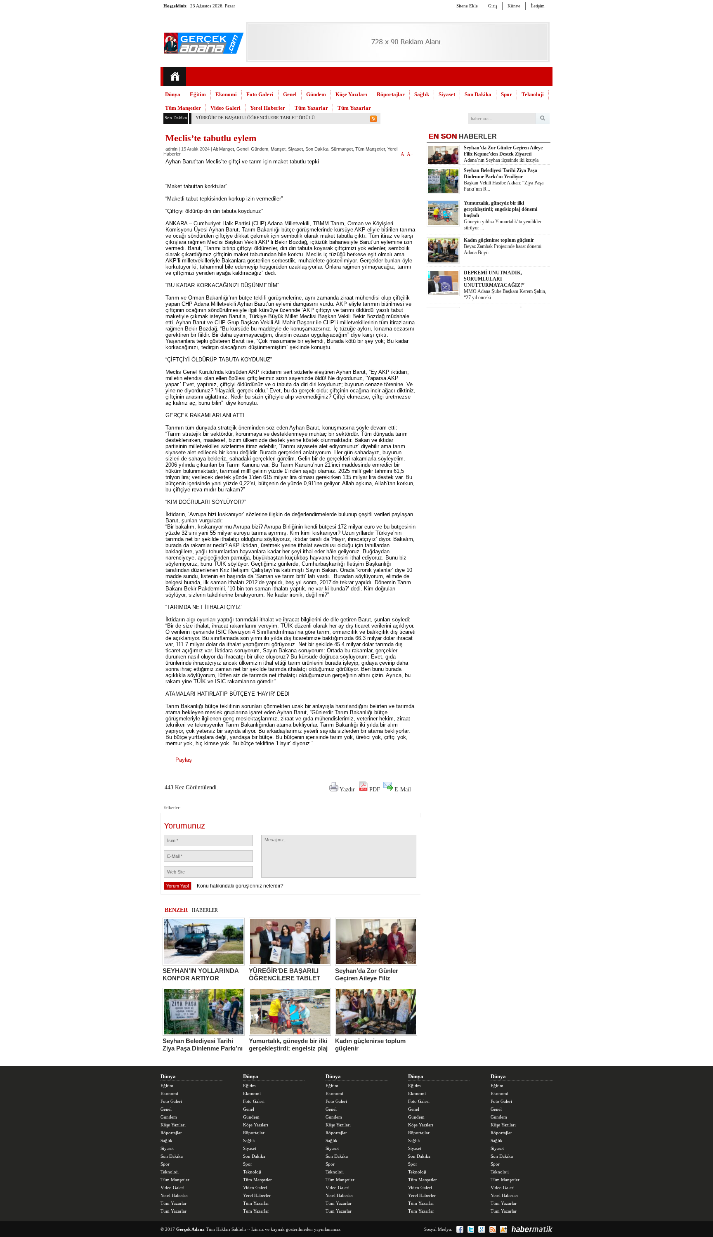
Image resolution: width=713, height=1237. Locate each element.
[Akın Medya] (503, 1229)
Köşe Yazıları (351, 94)
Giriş (492, 5)
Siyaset (447, 94)
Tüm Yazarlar (311, 108)
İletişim (538, 5)
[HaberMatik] (531, 1229)
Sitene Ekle (467, 5)
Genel (290, 94)
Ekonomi (226, 94)
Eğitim (198, 94)
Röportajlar (391, 94)
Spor (506, 94)
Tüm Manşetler (183, 108)
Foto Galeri (260, 94)
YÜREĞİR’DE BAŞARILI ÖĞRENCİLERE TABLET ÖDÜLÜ (255, 117)
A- (404, 154)
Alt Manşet (223, 148)
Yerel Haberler (267, 108)
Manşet (278, 148)
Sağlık (421, 94)
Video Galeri (225, 108)
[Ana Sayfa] (174, 76)
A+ (410, 154)
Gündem (316, 94)
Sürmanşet (342, 148)
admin (171, 148)
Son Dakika (478, 94)
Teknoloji (533, 94)
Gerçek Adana (190, 1229)
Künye (514, 5)
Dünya (172, 94)
